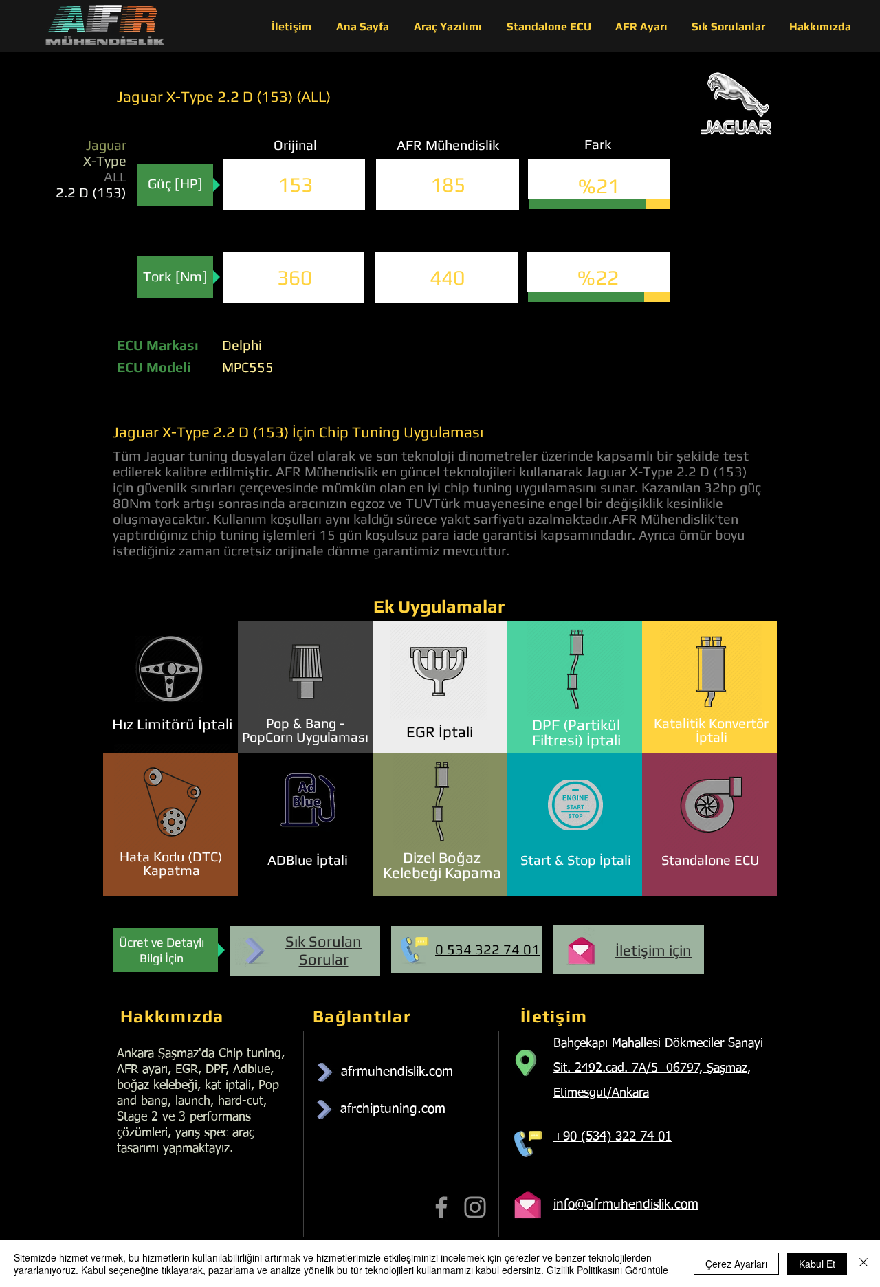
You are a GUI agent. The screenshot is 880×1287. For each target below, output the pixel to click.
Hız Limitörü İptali (172, 724)
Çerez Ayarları (736, 1263)
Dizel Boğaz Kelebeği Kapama (442, 864)
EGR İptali (439, 731)
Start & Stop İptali (575, 860)
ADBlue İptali (307, 860)
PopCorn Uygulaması (305, 737)
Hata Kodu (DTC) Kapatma (171, 863)
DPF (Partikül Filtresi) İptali (576, 732)
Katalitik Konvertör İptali (711, 730)
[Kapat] (863, 1263)
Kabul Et (817, 1263)
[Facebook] (441, 1207)
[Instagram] (475, 1207)
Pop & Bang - (305, 723)
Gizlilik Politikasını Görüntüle (607, 1270)
